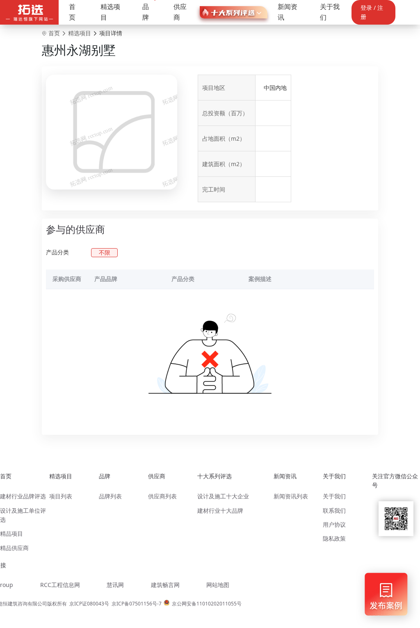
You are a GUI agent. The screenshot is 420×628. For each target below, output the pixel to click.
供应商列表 (162, 496)
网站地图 (217, 585)
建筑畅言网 (165, 585)
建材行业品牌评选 (23, 496)
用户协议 (334, 524)
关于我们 (330, 12)
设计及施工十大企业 (223, 496)
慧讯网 (115, 585)
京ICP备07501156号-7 (137, 603)
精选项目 (110, 12)
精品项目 (11, 533)
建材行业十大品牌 (220, 510)
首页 (72, 12)
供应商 (180, 12)
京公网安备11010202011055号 (207, 603)
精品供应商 (14, 548)
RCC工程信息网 (60, 585)
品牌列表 (110, 496)
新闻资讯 (287, 12)
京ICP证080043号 (89, 603)
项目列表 (60, 496)
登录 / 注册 (372, 12)
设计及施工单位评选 (23, 515)
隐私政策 (334, 538)
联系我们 (334, 510)
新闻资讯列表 (291, 496)
